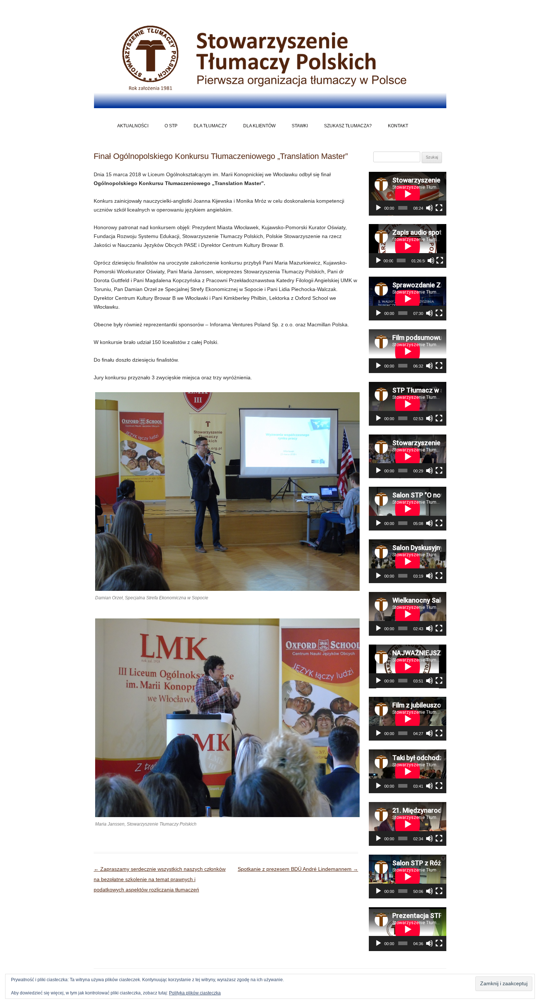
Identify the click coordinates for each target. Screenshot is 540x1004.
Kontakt (398, 125)
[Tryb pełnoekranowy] (439, 208)
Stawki (300, 125)
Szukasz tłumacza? (348, 125)
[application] (407, 194)
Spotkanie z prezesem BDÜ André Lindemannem (298, 869)
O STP (171, 125)
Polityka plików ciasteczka (195, 993)
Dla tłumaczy (210, 125)
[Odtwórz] (378, 208)
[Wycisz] (429, 208)
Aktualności (132, 125)
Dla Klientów (259, 125)
